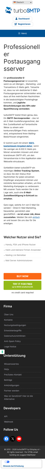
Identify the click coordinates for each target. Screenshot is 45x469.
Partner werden (11, 390)
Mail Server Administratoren (19, 260)
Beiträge (8, 380)
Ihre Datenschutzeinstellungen (23, 462)
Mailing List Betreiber (16, 255)
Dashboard (24, 18)
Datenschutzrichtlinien (14, 336)
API (5, 416)
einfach (36, 217)
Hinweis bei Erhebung (13, 466)
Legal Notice (10, 346)
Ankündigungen (11, 385)
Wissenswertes (11, 364)
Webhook (8, 422)
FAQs (6, 369)
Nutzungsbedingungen (15, 325)
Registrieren (24, 24)
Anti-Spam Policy (12, 341)
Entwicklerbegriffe (12, 330)
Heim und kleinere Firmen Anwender (23, 250)
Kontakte (8, 320)
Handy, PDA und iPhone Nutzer (21, 244)
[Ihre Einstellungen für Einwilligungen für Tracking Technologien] (2, 352)
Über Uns (8, 314)
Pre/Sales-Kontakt (13, 374)
